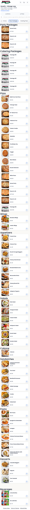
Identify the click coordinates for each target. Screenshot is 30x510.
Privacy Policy (6, 508)
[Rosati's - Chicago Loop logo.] (6, 2)
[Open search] (20, 2)
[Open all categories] (1, 21)
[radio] (7, 13)
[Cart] (24, 2)
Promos (5, 21)
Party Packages (13, 21)
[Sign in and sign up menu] (27, 2)
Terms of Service (15, 508)
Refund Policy (23, 508)
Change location (5, 10)
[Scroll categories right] (29, 21)
